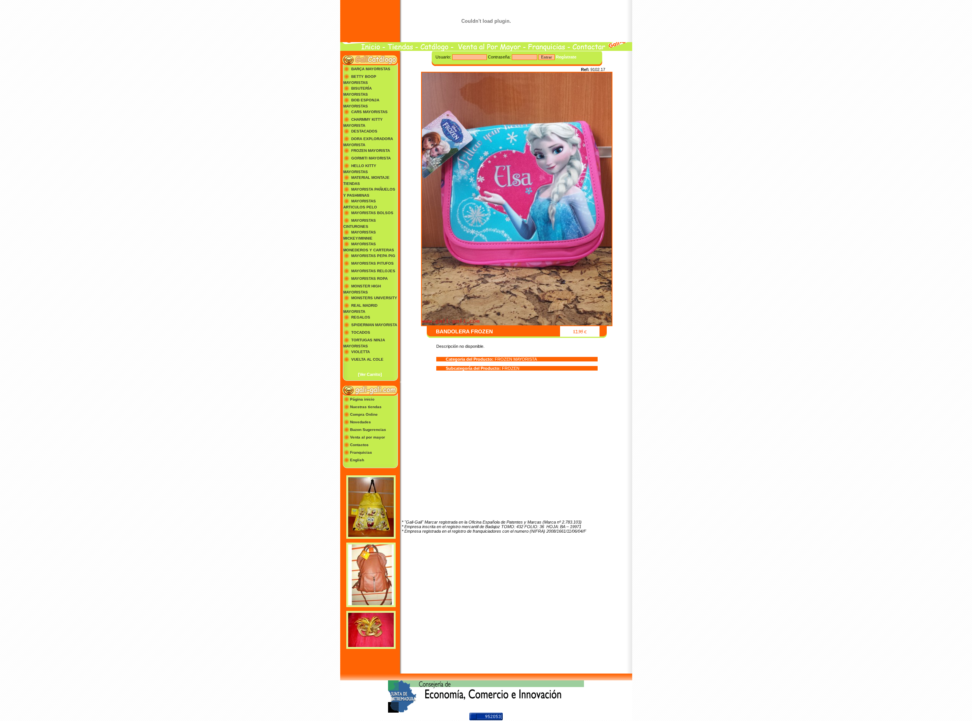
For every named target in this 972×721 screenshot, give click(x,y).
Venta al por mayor (367, 437)
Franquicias (361, 452)
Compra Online (364, 414)
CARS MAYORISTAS (369, 112)
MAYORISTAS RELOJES (373, 271)
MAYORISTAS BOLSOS (372, 213)
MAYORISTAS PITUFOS (372, 263)
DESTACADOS (364, 131)
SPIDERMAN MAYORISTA (374, 325)
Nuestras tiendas (366, 407)
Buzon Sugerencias (368, 430)
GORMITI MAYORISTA (371, 158)
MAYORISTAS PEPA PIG (373, 256)
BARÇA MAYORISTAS (370, 69)
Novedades (360, 422)
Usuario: (444, 57)
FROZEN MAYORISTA (370, 150)
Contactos (359, 445)
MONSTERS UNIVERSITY (374, 298)
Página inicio (362, 399)
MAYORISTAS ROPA (369, 278)
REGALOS (360, 317)
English (357, 460)
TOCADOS (360, 332)
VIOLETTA (360, 352)
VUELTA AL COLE (367, 359)
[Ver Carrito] (370, 374)
